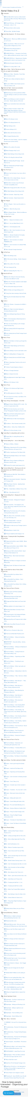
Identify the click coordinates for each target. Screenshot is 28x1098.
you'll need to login (20, 1092)
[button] (1, 1)
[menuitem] (1, 3)
